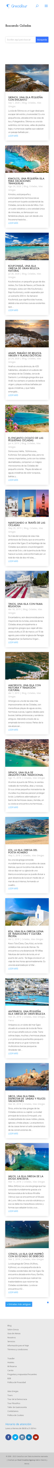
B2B (9, 1378)
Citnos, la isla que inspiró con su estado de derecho (26, 1255)
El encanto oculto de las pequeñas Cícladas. (25, 439)
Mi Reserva (12, 1366)
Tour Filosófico (14, 1403)
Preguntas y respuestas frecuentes (22, 1374)
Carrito (11, 1370)
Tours (10, 1395)
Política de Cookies (16, 1415)
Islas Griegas (39, 777)
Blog (24, 102)
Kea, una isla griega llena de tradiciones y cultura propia (26, 934)
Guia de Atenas (14, 1333)
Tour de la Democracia (17, 1399)
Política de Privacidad (17, 1382)
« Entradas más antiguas (19, 1304)
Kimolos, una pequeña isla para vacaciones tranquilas (26, 181)
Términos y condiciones (18, 1349)
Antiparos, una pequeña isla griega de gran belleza (26, 1012)
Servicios (11, 1341)
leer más (13, 135)
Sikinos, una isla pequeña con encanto (25, 98)
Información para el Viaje (18, 1345)
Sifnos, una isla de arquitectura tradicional (25, 773)
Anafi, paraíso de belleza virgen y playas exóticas (24, 354)
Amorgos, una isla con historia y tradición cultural (24, 688)
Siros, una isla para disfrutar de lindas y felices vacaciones (26, 1099)
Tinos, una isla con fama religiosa (25, 605)
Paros (11, 1020)
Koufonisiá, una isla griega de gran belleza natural (23, 268)
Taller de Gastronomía (17, 1407)
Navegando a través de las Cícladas (26, 524)
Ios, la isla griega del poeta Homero (22, 851)
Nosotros (12, 1337)
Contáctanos (13, 1411)
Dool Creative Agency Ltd (28, 1460)
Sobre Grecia (13, 1329)
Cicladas (32, 102)
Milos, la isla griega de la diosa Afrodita (25, 1177)
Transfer (11, 1358)
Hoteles (11, 1362)
